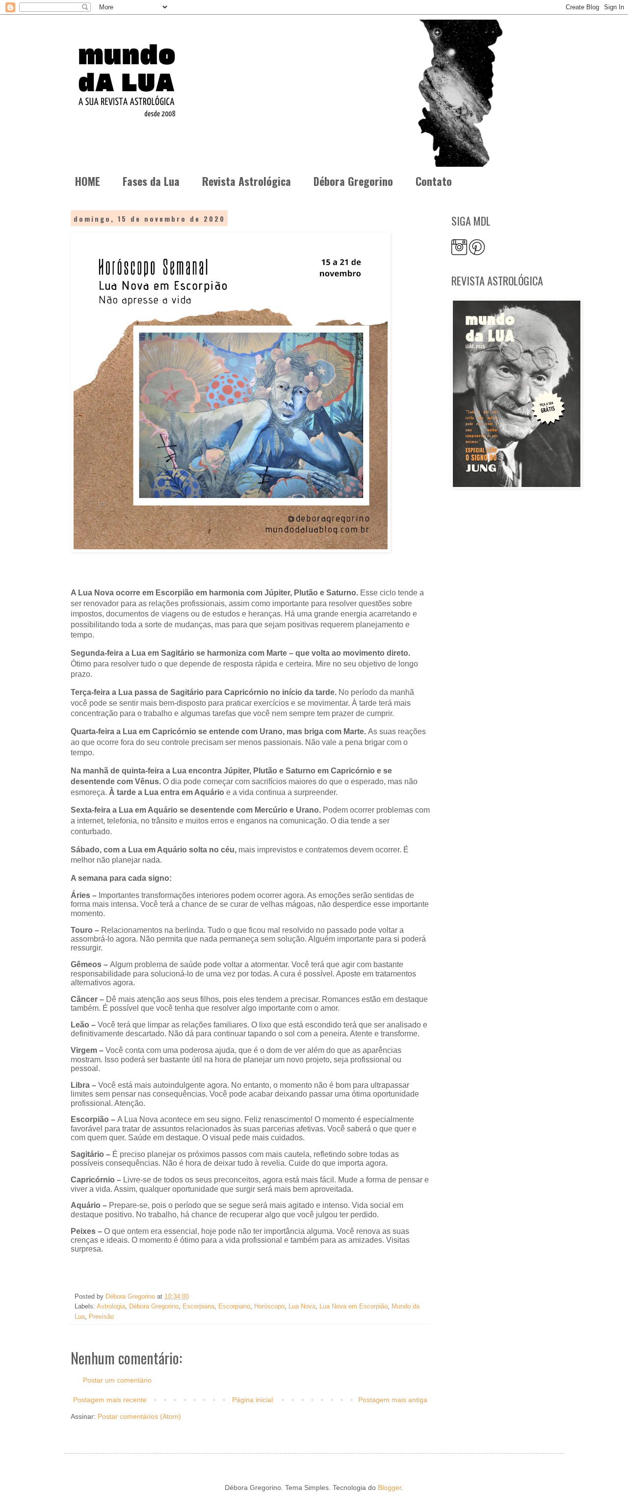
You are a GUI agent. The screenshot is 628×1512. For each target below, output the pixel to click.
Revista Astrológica (246, 181)
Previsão (101, 1316)
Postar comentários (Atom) (139, 1416)
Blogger (389, 1487)
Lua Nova (301, 1306)
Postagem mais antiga (392, 1400)
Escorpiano (234, 1306)
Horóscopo (269, 1306)
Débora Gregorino (353, 181)
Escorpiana (198, 1306)
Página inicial (252, 1400)
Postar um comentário (117, 1380)
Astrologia (111, 1306)
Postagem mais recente (110, 1400)
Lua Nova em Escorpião (353, 1306)
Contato (434, 181)
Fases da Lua (151, 181)
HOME (87, 181)
